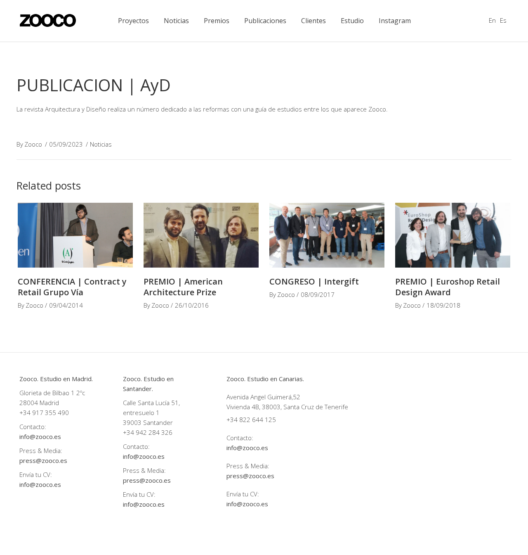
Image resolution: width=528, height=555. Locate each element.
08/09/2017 (318, 294)
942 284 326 (154, 432)
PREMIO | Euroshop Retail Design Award (447, 287)
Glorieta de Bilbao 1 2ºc (53, 393)
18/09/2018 (443, 305)
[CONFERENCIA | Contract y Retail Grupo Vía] (75, 235)
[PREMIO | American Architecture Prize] (201, 235)
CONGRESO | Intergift (314, 281)
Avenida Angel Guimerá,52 (263, 397)
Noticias (101, 144)
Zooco (33, 144)
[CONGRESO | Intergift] (326, 235)
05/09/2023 (66, 144)
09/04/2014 (66, 305)
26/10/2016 (192, 305)
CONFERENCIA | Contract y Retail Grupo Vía (72, 287)
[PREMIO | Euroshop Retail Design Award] (452, 235)
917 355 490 (50, 412)
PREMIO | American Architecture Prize (183, 287)
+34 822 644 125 (251, 419)
